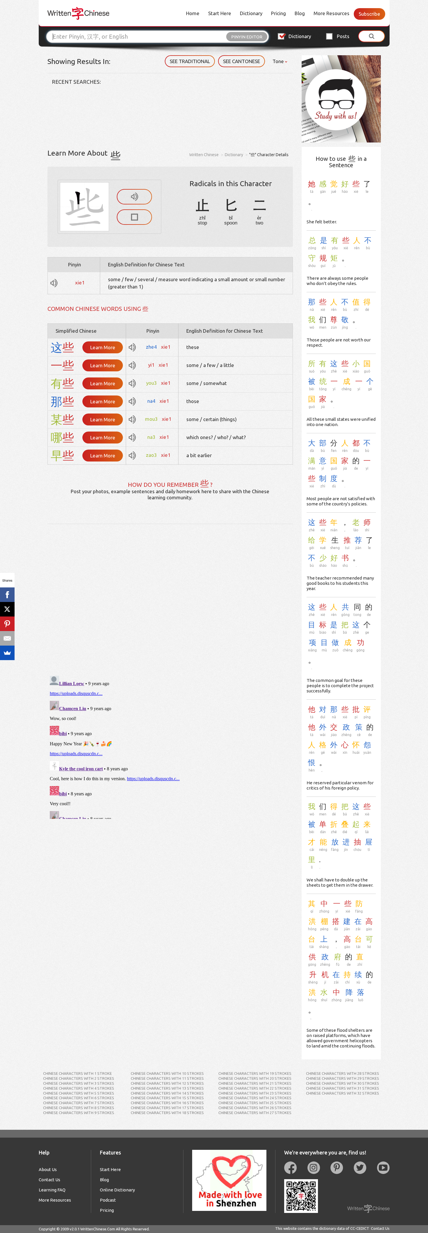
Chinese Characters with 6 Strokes (78, 1098)
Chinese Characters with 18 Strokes (167, 1113)
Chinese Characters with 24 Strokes (254, 1098)
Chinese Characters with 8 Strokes (78, 1108)
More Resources (331, 13)
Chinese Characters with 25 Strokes (254, 1103)
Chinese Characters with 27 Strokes (254, 1113)
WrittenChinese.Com (97, 1229)
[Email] (7, 638)
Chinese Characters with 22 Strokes (254, 1088)
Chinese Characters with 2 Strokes (78, 1078)
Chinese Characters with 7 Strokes (78, 1103)
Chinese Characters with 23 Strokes (254, 1093)
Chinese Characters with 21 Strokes (254, 1083)
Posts (343, 36)
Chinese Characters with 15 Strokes (167, 1098)
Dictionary (251, 13)
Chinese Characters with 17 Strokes (167, 1108)
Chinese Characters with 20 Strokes (254, 1078)
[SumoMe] (7, 653)
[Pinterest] (7, 623)
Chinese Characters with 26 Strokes (254, 1108)
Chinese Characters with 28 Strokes (342, 1073)
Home (192, 13)
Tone (279, 61)
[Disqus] (170, 596)
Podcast (108, 1200)
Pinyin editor (246, 36)
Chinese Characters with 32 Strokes (342, 1093)
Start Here (219, 13)
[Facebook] (7, 594)
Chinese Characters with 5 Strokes (78, 1093)
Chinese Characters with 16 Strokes (167, 1103)
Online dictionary (117, 1189)
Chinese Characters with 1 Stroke (77, 1073)
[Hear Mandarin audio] (134, 196)
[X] (7, 609)
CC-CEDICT (359, 1228)
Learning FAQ (52, 1189)
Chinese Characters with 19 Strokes (254, 1073)
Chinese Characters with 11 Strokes (167, 1078)
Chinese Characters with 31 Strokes (342, 1088)
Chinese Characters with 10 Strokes (167, 1073)
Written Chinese (204, 154)
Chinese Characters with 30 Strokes (342, 1083)
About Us (48, 1169)
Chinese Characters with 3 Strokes (78, 1083)
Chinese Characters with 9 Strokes (78, 1113)
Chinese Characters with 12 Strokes (167, 1083)
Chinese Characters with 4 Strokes (78, 1088)
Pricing (278, 13)
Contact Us (49, 1179)
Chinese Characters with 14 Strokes (167, 1093)
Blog (300, 13)
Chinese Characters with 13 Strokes (167, 1088)
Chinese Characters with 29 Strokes (342, 1078)
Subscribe (369, 14)
